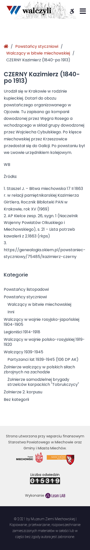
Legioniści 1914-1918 (22, 332)
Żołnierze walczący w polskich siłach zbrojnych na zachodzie (39, 369)
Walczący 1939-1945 (23, 352)
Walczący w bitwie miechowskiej (38, 53)
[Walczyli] (29, 10)
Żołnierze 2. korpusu (23, 392)
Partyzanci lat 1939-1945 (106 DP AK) (43, 359)
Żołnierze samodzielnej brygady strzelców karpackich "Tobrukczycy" (43, 382)
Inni (11, 312)
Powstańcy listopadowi (26, 289)
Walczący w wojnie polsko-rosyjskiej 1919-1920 (44, 342)
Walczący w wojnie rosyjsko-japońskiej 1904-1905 (41, 322)
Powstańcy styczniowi (36, 46)
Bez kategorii (16, 399)
